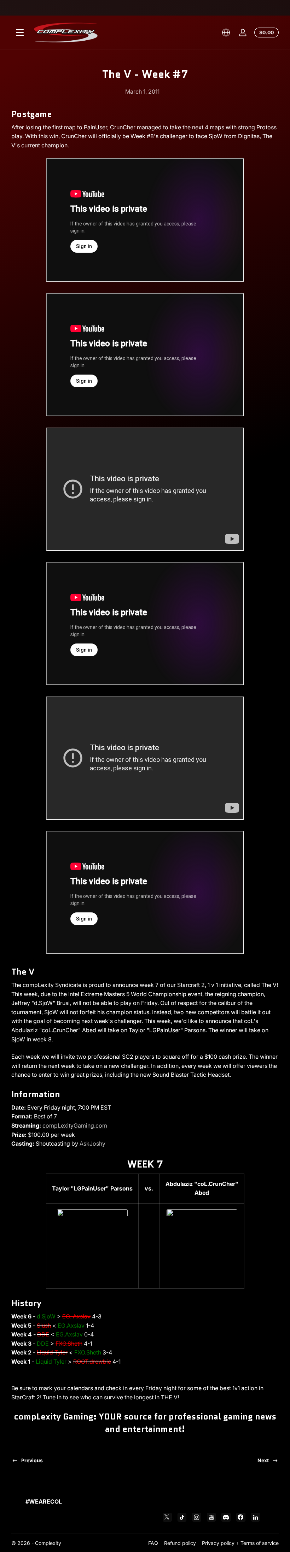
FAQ (153, 1543)
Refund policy (180, 1543)
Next (263, 1460)
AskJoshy (92, 1143)
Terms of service (259, 1543)
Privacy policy (218, 1543)
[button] (226, 32)
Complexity (48, 1543)
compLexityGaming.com (74, 1125)
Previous (32, 1460)
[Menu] (19, 32)
